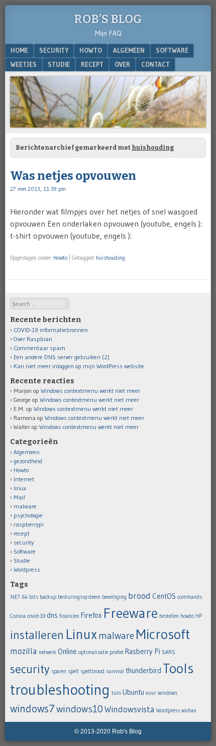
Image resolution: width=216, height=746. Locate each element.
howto (187, 616)
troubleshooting (60, 689)
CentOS (164, 596)
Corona (18, 616)
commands (189, 597)
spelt (73, 671)
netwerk (47, 652)
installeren (37, 634)
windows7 (32, 708)
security (53, 50)
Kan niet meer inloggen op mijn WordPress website (79, 366)
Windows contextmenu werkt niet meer (90, 390)
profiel (117, 652)
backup (48, 597)
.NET (15, 597)
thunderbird (143, 670)
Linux (81, 634)
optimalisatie (93, 652)
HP (198, 616)
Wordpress (27, 569)
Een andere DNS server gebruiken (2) (62, 357)
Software (172, 50)
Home (19, 50)
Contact (155, 64)
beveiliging (114, 597)
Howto (90, 50)
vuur (151, 693)
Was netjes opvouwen (73, 176)
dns (52, 615)
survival (115, 671)
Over (122, 64)
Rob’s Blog (108, 19)
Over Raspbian (33, 339)
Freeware (130, 612)
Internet (24, 479)
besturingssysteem (79, 597)
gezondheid (28, 461)
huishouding (110, 257)
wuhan (188, 710)
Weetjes (24, 64)
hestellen (169, 616)
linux (20, 488)
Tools (178, 668)
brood (139, 595)
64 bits (30, 597)
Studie (59, 64)
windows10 (79, 709)
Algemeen (129, 50)
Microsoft (163, 634)
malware (25, 506)
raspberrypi (29, 524)
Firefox (91, 615)
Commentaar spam (39, 348)
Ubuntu (133, 692)
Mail (19, 497)
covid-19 (36, 616)
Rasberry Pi (142, 651)
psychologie (28, 515)
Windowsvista (129, 709)
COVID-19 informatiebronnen (51, 330)
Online (67, 651)
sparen (58, 671)
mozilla (23, 651)
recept (92, 64)
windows (167, 693)
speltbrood (92, 671)
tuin (116, 693)
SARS (168, 652)
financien (69, 616)
